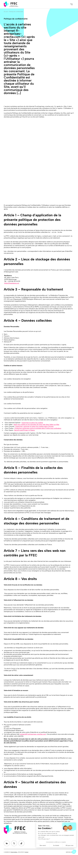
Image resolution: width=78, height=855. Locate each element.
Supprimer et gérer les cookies (32, 423)
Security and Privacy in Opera (24, 430)
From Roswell (14, 852)
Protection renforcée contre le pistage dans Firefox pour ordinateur (38, 428)
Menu (71, 4)
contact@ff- (24, 734)
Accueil (6, 11)
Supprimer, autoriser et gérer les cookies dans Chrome (34, 426)
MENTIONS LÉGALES (70, 852)
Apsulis (26, 852)
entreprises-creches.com (37, 734)
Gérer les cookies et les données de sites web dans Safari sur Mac (36, 424)
